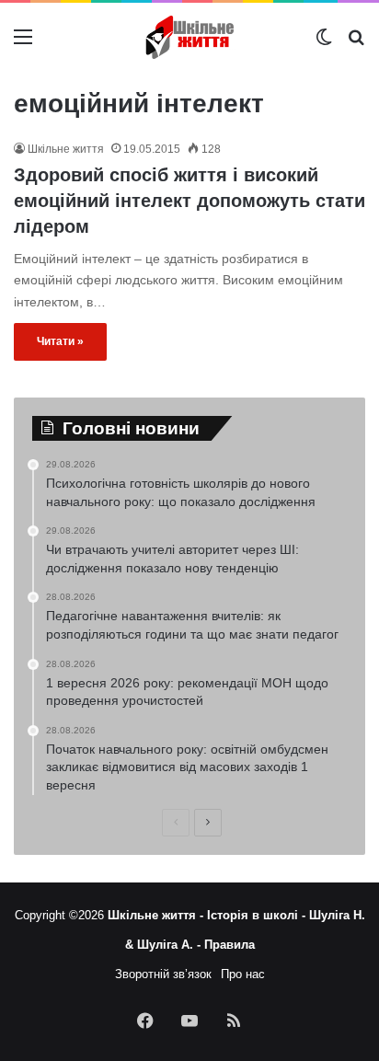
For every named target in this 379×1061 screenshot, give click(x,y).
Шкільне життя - (157, 915)
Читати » (60, 341)
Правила (229, 944)
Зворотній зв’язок (163, 974)
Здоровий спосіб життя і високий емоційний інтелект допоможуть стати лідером (189, 200)
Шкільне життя (66, 149)
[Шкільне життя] (189, 37)
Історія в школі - (258, 915)
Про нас (243, 974)
